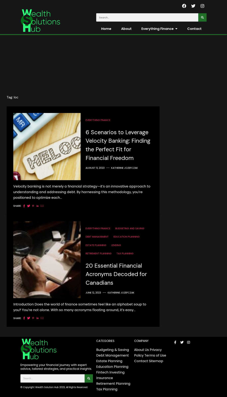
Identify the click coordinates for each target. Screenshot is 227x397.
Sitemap (156, 361)
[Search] (202, 17)
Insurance (104, 378)
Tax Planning (124, 253)
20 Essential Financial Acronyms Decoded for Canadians (116, 274)
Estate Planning (96, 245)
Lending (116, 245)
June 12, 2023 (93, 292)
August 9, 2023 (95, 168)
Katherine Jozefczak (124, 168)
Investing (117, 372)
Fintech (102, 372)
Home (106, 28)
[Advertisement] (83, 70)
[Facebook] (184, 6)
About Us (141, 349)
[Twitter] (193, 6)
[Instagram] (202, 6)
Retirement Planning (99, 253)
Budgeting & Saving (112, 349)
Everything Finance (157, 28)
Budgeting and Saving (129, 228)
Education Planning (127, 236)
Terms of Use (155, 355)
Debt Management (97, 236)
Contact (194, 28)
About (126, 28)
